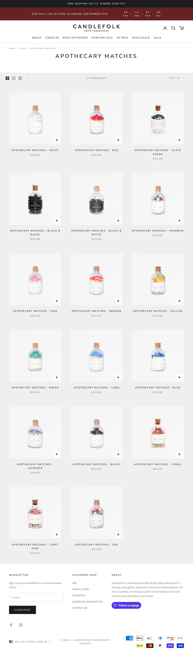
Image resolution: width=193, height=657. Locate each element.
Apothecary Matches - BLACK (96, 464)
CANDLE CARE (80, 589)
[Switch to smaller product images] (13, 78)
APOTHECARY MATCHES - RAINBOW (158, 230)
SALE (158, 37)
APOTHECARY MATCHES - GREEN (35, 387)
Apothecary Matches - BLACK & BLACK (35, 232)
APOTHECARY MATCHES (43, 48)
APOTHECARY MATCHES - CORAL (158, 464)
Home (12, 48)
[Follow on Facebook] (11, 625)
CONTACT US (79, 607)
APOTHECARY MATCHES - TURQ (96, 387)
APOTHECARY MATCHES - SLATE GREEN (158, 152)
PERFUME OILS (102, 37)
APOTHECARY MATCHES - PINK (35, 311)
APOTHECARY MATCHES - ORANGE (97, 311)
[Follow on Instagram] (21, 625)
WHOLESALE (141, 37)
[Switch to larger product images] (7, 78)
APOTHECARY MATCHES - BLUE (157, 387)
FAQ (74, 583)
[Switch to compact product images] (20, 78)
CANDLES (52, 37)
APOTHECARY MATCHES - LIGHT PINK (35, 546)
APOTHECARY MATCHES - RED (96, 150)
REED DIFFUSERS (75, 37)
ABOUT (37, 37)
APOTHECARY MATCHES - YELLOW (158, 311)
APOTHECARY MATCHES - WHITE (35, 150)
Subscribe (23, 609)
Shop (23, 48)
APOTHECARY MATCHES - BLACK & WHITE (96, 232)
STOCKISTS (78, 595)
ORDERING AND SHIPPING (87, 601)
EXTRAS (122, 37)
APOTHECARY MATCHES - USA (96, 544)
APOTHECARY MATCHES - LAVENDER (35, 466)
